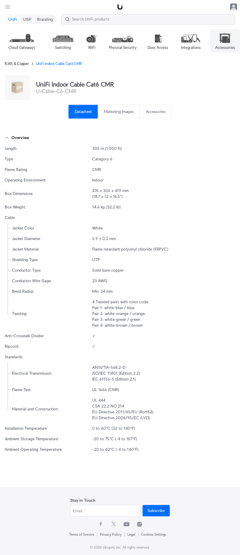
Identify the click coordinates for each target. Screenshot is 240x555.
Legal (131, 534)
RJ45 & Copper (17, 63)
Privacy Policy (110, 534)
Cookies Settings (153, 534)
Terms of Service (81, 534)
